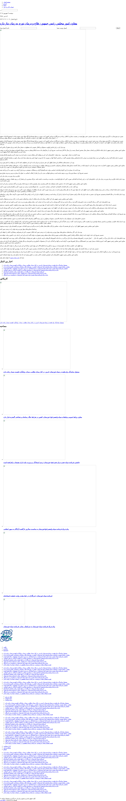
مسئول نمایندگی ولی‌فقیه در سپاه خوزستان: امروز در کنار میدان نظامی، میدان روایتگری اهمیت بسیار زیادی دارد (35, 265)
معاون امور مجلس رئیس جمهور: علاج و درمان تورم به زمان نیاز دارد (38, 23)
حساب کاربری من (8, 7)
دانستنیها (5, 650)
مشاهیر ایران (7, 748)
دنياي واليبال (8, 700)
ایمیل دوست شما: (62, 28)
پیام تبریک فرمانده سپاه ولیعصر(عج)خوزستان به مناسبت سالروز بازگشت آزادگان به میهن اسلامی (30, 270)
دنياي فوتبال (8, 698)
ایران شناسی (7, 746)
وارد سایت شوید (14, 257)
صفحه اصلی (6, 2)
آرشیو (5, 4)
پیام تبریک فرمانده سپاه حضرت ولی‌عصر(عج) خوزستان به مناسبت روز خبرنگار (25, 275)
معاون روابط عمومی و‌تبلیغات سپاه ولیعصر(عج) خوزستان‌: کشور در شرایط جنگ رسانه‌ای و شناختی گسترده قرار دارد (36, 267)
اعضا (4, 5)
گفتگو (5, 749)
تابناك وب (2, 800)
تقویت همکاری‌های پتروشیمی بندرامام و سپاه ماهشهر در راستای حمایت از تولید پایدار (27, 664)
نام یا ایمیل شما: (4, 28)
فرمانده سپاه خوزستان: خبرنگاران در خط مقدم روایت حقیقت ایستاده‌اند (23, 271)
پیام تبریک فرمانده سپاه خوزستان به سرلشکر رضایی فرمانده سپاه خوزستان (24, 273)
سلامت (5, 648)
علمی (5, 647)
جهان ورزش (8, 697)
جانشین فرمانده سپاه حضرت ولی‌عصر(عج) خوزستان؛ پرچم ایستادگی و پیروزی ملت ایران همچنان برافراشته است (35, 268)
